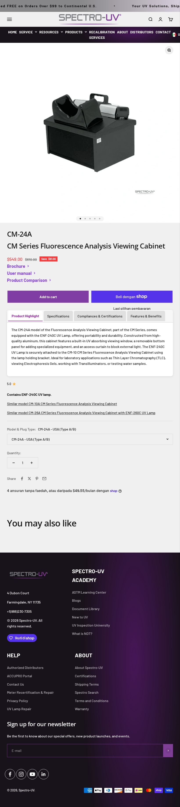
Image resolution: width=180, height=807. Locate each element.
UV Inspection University (91, 625)
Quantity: (14, 453)
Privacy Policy (17, 701)
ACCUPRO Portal (19, 676)
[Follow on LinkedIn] (44, 774)
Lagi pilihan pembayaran (132, 308)
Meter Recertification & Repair (30, 692)
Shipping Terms (87, 684)
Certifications (85, 676)
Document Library (86, 609)
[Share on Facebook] (22, 478)
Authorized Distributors (25, 667)
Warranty (82, 709)
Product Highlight (25, 316)
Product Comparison (27, 280)
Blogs (76, 600)
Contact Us (15, 684)
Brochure (16, 266)
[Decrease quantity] (13, 463)
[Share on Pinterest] (37, 478)
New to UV (80, 617)
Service (26, 32)
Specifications (58, 316)
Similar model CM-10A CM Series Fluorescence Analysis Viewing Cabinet (62, 404)
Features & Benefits (146, 316)
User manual (19, 273)
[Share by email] (44, 478)
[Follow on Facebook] (10, 774)
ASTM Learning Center (89, 592)
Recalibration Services (102, 35)
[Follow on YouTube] (32, 774)
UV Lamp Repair (19, 709)
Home (12, 32)
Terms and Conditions (91, 701)
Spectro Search (87, 692)
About (122, 32)
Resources (49, 32)
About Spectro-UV (89, 667)
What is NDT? (82, 633)
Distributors (141, 32)
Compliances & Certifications (99, 316)
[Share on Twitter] (29, 478)
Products (74, 32)
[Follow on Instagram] (21, 774)
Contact (163, 32)
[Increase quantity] (31, 463)
